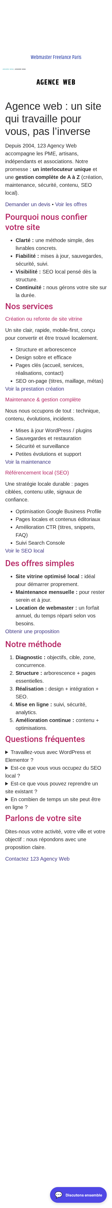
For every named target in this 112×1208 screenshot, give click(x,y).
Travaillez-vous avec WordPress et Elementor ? (48, 756)
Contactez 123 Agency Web (37, 859)
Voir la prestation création (34, 389)
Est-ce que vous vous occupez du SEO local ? (53, 772)
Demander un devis (27, 204)
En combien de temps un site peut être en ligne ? (53, 803)
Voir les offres (71, 204)
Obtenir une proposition (32, 631)
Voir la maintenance (28, 462)
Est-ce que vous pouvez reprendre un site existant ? (51, 787)
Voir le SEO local (24, 551)
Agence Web (8, 69)
